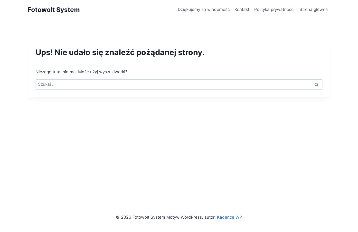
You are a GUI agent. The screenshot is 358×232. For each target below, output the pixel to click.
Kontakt (242, 9)
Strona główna (314, 9)
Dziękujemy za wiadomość (204, 9)
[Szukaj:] (179, 84)
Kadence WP (229, 217)
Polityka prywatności (274, 9)
